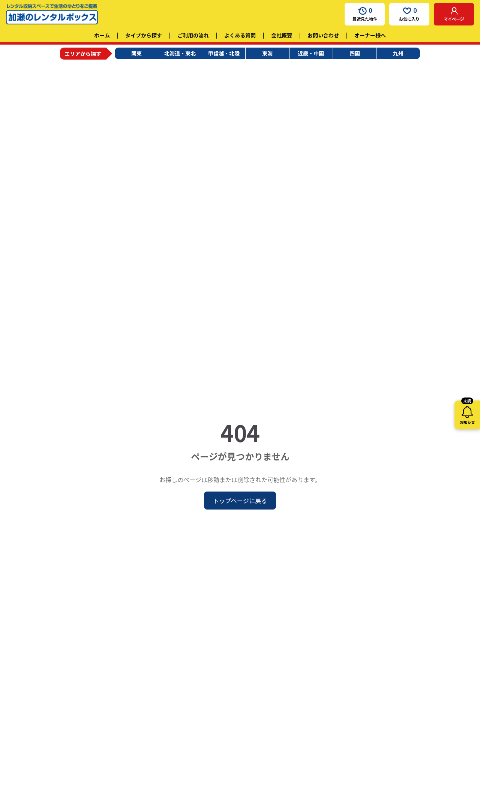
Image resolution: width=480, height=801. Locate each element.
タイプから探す (143, 35)
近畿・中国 (311, 53)
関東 (136, 53)
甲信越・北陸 (224, 53)
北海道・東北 (180, 53)
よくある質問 (240, 35)
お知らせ (467, 412)
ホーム (102, 35)
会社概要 (281, 35)
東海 (267, 53)
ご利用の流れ (193, 35)
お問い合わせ (323, 35)
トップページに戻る (240, 500)
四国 (355, 53)
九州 (398, 53)
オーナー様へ (370, 35)
